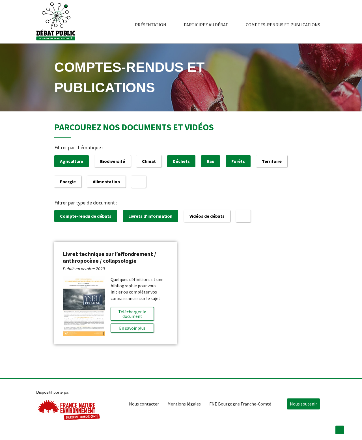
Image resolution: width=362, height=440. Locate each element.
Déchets (181, 161)
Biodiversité (112, 161)
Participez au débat (206, 24)
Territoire (272, 161)
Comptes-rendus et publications (283, 24)
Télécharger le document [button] (132, 314)
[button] (132, 328)
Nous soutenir (303, 404)
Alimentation (106, 181)
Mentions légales (184, 404)
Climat (149, 161)
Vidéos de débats (207, 216)
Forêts (238, 161)
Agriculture (71, 161)
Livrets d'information (150, 216)
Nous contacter (144, 404)
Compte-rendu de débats (85, 216)
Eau (210, 161)
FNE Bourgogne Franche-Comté (240, 404)
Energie (68, 181)
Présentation (150, 24)
